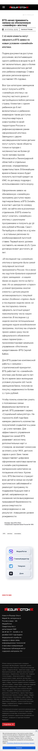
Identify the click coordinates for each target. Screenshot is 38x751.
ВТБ (4, 533)
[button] (3, 7)
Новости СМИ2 (7, 595)
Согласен (19, 748)
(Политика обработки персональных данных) (20, 743)
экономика (17, 533)
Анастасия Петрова (26, 29)
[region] (19, 740)
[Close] (36, 731)
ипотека (9, 533)
